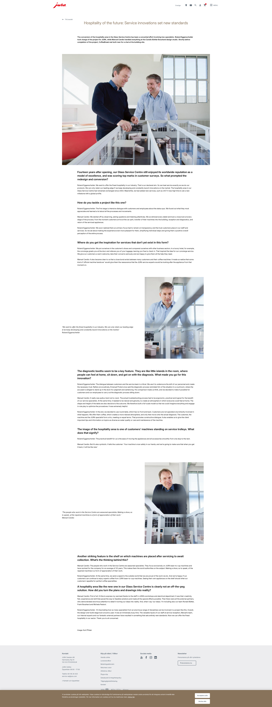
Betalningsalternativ (107, 664)
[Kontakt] (191, 5)
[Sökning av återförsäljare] (186, 5)
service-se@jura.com (69, 676)
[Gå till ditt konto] (200, 5)
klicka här (131, 697)
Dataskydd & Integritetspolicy (111, 678)
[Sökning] (195, 5)
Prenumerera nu (186, 663)
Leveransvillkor (106, 661)
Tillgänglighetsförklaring (109, 681)
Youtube (141, 657)
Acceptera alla (202, 695)
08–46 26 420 (73, 674)
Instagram (151, 657)
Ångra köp (104, 674)
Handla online (105, 657)
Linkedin (155, 657)
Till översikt (69, 19)
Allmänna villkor (106, 671)
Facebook (146, 657)
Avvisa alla (202, 701)
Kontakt (103, 684)
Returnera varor (106, 667)
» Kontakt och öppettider (70, 681)
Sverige (178, 5)
